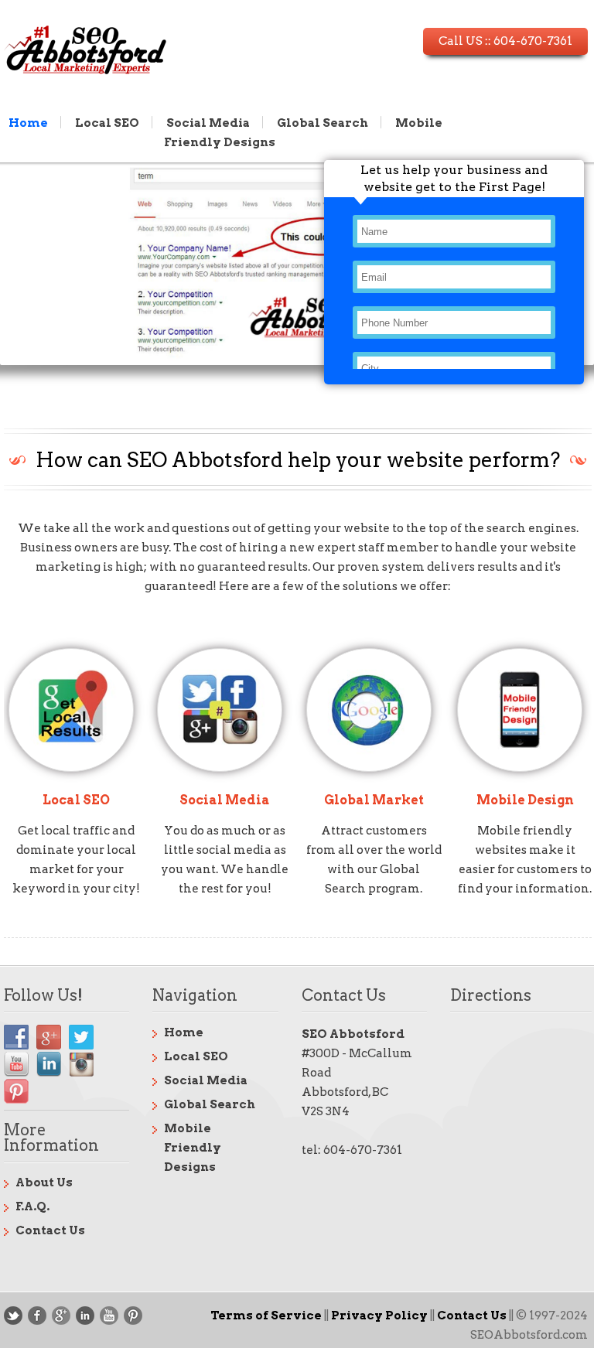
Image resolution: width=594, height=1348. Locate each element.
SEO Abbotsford (353, 1034)
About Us (44, 1182)
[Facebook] (37, 1315)
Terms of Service (266, 1315)
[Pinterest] (133, 1315)
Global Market (374, 800)
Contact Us (50, 1230)
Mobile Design (525, 800)
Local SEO (107, 122)
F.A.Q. (32, 1206)
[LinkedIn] (85, 1315)
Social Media (208, 122)
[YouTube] (109, 1315)
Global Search (322, 122)
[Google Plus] (61, 1315)
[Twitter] (13, 1315)
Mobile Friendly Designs (192, 1147)
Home (28, 122)
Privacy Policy (379, 1315)
